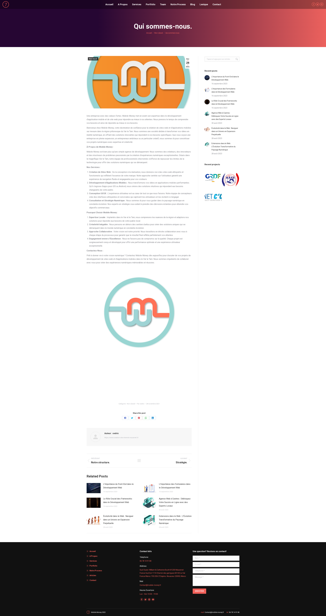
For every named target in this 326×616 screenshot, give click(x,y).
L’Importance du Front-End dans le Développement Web (118, 486)
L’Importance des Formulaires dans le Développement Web (174, 486)
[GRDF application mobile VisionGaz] (213, 178)
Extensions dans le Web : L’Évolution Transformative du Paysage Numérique (175, 519)
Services (93, 561)
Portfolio (93, 566)
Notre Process (96, 571)
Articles (93, 575)
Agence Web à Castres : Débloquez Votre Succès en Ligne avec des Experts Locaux (175, 502)
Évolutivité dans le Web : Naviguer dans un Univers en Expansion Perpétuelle (118, 519)
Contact (93, 580)
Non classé (93, 59)
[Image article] (94, 488)
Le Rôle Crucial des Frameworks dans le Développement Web (117, 500)
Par (140, 404)
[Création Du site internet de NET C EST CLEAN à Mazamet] (213, 195)
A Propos (93, 556)
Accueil (93, 551)
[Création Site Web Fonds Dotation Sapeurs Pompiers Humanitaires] (230, 178)
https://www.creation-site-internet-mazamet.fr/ (121, 438)
